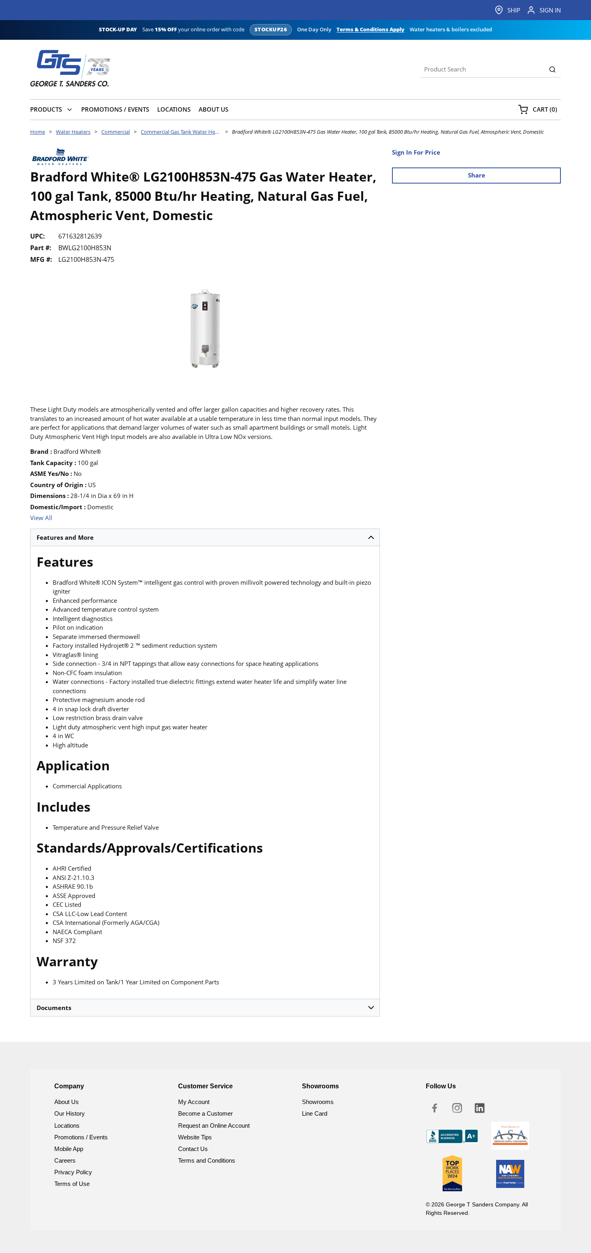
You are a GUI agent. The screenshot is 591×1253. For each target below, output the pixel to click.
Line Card (314, 1113)
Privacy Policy (73, 1172)
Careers (65, 1160)
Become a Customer (205, 1113)
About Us (66, 1101)
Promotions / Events (81, 1137)
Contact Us (193, 1148)
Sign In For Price (416, 152)
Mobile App (68, 1148)
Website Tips (195, 1137)
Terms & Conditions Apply (370, 29)
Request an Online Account (214, 1125)
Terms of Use (72, 1183)
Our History (69, 1113)
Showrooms (318, 1101)
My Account (193, 1101)
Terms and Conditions (206, 1160)
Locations (67, 1125)
